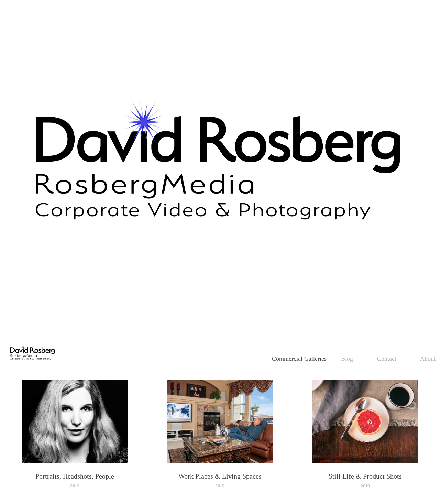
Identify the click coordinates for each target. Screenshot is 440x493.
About (428, 358)
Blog (347, 358)
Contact (386, 358)
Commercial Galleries (299, 358)
